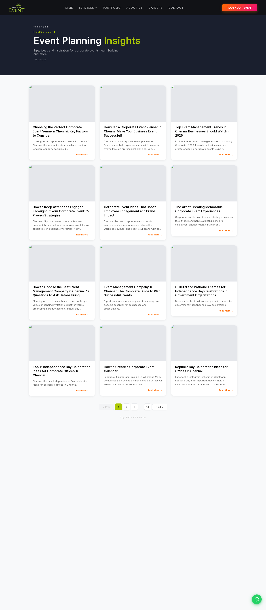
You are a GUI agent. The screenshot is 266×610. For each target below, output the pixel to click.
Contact (176, 7)
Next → (160, 406)
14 (147, 406)
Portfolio (112, 7)
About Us (134, 7)
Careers (156, 7)
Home (68, 7)
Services (86, 7)
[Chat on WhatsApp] (257, 599)
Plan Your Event (240, 7)
